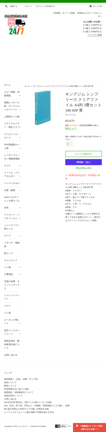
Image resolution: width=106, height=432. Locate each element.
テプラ (12, 165)
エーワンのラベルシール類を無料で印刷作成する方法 (29, 412)
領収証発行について (13, 395)
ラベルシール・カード (12, 136)
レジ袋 (12, 267)
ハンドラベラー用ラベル (12, 227)
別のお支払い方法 (83, 168)
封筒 (12, 207)
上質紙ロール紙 (12, 116)
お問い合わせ (10, 355)
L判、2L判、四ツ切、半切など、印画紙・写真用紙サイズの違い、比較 (37, 405)
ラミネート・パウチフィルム (12, 216)
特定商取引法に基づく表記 (16, 389)
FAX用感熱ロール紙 (12, 146)
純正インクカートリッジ (12, 332)
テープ (12, 236)
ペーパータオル (12, 183)
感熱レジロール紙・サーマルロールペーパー (12, 106)
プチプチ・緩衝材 (12, 245)
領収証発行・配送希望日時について (12, 344)
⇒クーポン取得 (94, 35)
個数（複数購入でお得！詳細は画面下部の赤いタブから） (83, 138)
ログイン (28, 6)
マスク (7, 306)
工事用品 (12, 274)
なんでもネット (24, 426)
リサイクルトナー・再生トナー (12, 125)
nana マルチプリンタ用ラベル (12, 199)
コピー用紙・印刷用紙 (12, 94)
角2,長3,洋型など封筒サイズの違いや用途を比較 (26, 409)
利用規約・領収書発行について (18, 392)
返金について (10, 382)
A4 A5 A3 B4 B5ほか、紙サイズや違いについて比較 (28, 402)
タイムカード (10, 260)
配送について (71, 128)
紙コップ (8, 253)
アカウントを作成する (45, 6)
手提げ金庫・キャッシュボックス (12, 285)
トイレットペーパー (12, 297)
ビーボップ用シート (12, 322)
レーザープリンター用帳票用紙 (12, 157)
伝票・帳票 (12, 190)
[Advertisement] (53, 60)
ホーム (7, 85)
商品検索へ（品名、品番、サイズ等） (21, 379)
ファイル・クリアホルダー (12, 174)
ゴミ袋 (7, 313)
